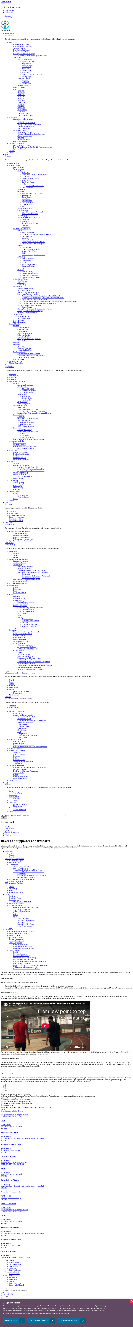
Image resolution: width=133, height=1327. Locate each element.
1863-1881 (21, 91)
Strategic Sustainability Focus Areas (29, 125)
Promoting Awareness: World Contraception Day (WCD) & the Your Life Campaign (49, 301)
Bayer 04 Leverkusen (29, 626)
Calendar (12, 151)
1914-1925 (21, 95)
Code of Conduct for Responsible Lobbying (31, 570)
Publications (13, 377)
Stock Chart (17, 752)
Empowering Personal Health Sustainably (31, 355)
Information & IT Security (21, 145)
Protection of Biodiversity (25, 656)
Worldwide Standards (33, 249)
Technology (21, 257)
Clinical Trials (26, 247)
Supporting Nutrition (24, 337)
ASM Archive (22, 737)
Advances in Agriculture (17, 441)
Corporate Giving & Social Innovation (30, 608)
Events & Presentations (16, 711)
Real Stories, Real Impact (21, 50)
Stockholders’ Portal (24, 719)
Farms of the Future (19, 443)
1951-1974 (21, 100)
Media (7, 671)
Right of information (24, 726)
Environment (13, 585)
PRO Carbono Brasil (24, 424)
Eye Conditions (22, 210)
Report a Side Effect (15, 361)
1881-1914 (21, 93)
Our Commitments (19, 352)
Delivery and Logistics (24, 136)
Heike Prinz (25, 69)
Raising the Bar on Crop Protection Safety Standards (34, 665)
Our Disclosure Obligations (31, 578)
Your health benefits (19, 810)
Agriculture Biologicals (25, 385)
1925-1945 (21, 97)
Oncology (20, 191)
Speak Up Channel (19, 149)
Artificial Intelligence (28, 258)
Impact (15, 557)
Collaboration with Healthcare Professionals (36, 576)
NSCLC (24, 206)
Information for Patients (17, 515)
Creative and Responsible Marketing (29, 354)
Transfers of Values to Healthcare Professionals (32, 572)
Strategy (16, 553)
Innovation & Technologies (22, 229)
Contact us (12, 811)
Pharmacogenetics (27, 236)
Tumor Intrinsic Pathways (30, 275)
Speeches (12, 685)
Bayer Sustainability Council (22, 634)
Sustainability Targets (20, 405)
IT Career (16, 798)
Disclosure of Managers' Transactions (25, 771)
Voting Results (22, 734)
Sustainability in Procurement (23, 119)
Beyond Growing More (21, 452)
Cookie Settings (11, 1320)
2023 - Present (22, 110)
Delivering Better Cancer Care (27, 313)
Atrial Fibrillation (27, 188)
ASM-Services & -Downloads (27, 735)
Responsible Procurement (25, 126)
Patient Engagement (24, 318)
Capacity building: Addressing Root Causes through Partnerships (43, 298)
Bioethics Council (19, 635)
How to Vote (21, 730)
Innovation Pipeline (19, 445)
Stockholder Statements (25, 722)
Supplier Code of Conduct (26, 123)
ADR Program (18, 763)
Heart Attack (26, 173)
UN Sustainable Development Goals (29, 667)
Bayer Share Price (15, 1283)
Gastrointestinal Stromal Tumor (32, 193)
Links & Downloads (20, 778)
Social (11, 594)
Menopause (25, 225)
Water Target (21, 407)
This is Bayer (9, 34)
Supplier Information (20, 130)
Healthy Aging (22, 216)
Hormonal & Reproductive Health (28, 217)
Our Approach (22, 121)
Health (7, 154)
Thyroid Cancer (27, 204)
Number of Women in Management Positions (32, 55)
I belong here (17, 806)
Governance (13, 630)
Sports (19, 617)
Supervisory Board (23, 78)
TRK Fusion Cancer (28, 202)
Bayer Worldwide (19, 87)
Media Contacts (14, 695)
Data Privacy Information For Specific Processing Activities (32, 147)
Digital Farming (22, 402)
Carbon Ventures (18, 415)
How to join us (14, 797)
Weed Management (28, 389)
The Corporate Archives (25, 115)
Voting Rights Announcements (23, 762)
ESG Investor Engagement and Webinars (26, 580)
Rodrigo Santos (27, 70)
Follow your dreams (19, 804)
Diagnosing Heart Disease (30, 178)
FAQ (23, 253)
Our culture (13, 795)
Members (25, 80)
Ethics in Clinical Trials (29, 251)
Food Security (13, 450)
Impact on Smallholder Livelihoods (33, 411)
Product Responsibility (20, 473)
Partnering (20, 268)
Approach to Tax (18, 773)
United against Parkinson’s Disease (33, 242)
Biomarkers (25, 238)
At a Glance (13, 552)
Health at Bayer (14, 163)
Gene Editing (21, 285)
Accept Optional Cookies (69, 1320)
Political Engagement (20, 581)
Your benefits (13, 808)
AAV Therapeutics (28, 232)
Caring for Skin (22, 329)
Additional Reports (19, 563)
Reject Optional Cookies (38, 1320)
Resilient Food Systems (21, 454)
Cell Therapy (21, 283)
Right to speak (22, 724)
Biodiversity (17, 428)
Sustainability (17, 286)
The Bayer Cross (23, 113)
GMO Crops (17, 486)
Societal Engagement (20, 606)
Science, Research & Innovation (19, 531)
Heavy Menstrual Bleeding (30, 223)
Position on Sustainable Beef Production (30, 669)
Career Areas (17, 793)
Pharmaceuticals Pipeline (21, 535)
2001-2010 (21, 106)
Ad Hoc (16, 709)
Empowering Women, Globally (27, 294)
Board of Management (24, 59)
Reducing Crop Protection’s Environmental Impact (34, 413)
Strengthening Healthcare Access (28, 292)
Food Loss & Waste (19, 458)
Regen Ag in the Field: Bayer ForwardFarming (28, 439)
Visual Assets (13, 687)
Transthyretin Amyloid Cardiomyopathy (35, 174)
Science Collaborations (25, 568)
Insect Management (28, 392)
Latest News (13, 1279)
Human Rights (18, 600)
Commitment (26, 574)
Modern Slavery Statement (26, 602)
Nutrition (16, 456)
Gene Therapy (22, 281)
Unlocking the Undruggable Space (33, 244)
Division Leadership (24, 85)
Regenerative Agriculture (17, 381)
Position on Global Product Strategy (29, 658)
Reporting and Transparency (18, 559)
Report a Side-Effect (16, 519)
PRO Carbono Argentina (25, 422)
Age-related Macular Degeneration (33, 212)
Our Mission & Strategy (21, 44)
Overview (12, 374)
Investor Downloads (15, 748)
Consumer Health (15, 1264)
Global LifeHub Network (25, 448)
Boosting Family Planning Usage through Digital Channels (41, 296)
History (15, 89)
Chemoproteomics (28, 260)
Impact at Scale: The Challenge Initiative (35, 299)
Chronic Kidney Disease (25, 208)
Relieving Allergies (23, 335)
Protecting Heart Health (25, 333)
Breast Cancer (26, 195)
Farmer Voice (13, 376)
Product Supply (18, 478)
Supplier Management (20, 641)
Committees (25, 82)
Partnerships (21, 346)
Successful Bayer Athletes (30, 621)
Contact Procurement (20, 141)
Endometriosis (26, 221)
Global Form (5, 1292)
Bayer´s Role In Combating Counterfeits (30, 469)
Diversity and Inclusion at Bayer (23, 54)
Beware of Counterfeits (16, 517)
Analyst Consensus (19, 754)
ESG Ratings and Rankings (18, 583)
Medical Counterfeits (16, 363)
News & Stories (18, 320)
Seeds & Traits (22, 394)
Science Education (28, 609)
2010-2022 (21, 108)
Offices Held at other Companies (32, 74)
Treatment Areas (18, 169)
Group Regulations (19, 643)
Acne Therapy (26, 227)
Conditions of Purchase (25, 132)
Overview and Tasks (28, 61)
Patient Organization (24, 316)
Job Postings (13, 1277)
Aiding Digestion (23, 327)
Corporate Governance (16, 765)
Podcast (15, 499)
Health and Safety (19, 598)
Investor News (14, 707)
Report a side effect (7, 1294)
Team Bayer (17, 57)
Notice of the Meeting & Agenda (28, 717)
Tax (14, 628)
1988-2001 (21, 104)
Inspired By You (18, 167)
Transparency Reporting (25, 566)
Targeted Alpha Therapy (30, 273)
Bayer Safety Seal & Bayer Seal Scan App (31, 471)
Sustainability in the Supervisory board (26, 632)
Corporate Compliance (16, 143)
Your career (13, 800)
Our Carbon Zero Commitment (27, 418)
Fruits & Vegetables (23, 404)
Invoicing (20, 138)
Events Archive (18, 693)
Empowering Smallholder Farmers (28, 409)
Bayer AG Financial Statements (23, 745)
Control (15, 775)
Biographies (21, 111)
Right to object (22, 728)
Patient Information (19, 322)
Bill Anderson (26, 63)
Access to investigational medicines (33, 255)
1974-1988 (21, 102)
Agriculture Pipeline (19, 533)
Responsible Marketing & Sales (27, 649)
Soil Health (25, 435)
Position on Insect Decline (26, 663)
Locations (8, 16)
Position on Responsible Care (27, 660)
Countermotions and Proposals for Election (31, 720)
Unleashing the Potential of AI (23, 539)
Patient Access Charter (24, 290)
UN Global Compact (20, 637)
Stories (11, 684)
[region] (66, 1313)
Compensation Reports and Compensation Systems (30, 747)
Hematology (21, 189)
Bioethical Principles (24, 654)
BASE (19, 652)
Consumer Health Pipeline (22, 537)
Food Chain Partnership (21, 460)
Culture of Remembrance (25, 611)
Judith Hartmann (27, 65)
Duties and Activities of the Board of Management (29, 767)
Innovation (16, 344)
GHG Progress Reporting (25, 426)
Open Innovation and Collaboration (20, 541)
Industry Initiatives (23, 128)
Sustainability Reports (20, 561)
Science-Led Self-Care (24, 350)
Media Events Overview (21, 691)
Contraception (26, 219)
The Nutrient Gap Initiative (26, 357)
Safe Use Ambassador (24, 476)
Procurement (13, 117)
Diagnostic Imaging (28, 266)
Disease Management (29, 390)
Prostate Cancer (27, 201)
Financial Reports (15, 739)
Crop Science (13, 1266)
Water (23, 433)
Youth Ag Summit (23, 497)
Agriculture (8, 365)
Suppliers (16, 463)
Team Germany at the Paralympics (12, 1111)
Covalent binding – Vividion (31, 277)
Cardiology (21, 171)
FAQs (19, 732)
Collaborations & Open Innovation (24, 446)
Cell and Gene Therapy (21, 279)
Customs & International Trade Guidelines (31, 134)
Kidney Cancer (27, 197)
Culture (19, 615)
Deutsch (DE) (9, 12)
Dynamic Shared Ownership (22, 46)
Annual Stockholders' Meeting (23, 715)
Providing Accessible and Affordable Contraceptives (39, 303)
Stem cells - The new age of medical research (36, 234)
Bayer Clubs (21, 613)
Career (7, 782)
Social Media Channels (16, 1285)
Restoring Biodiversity (24, 430)
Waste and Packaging (20, 593)
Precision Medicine (28, 240)
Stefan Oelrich (26, 67)
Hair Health (21, 341)
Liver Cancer (26, 199)
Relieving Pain (22, 331)
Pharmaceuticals (14, 165)
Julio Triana (25, 72)
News (11, 682)
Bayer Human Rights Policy (26, 647)
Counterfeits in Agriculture (22, 465)
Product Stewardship (20, 474)
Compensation (26, 76)
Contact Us (8, 18)
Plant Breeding (26, 400)
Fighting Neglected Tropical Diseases (29, 305)
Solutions (16, 326)
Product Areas (13, 513)
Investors (8, 697)
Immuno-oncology (28, 271)
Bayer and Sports (27, 619)
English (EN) (9, 11)
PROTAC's (25, 262)
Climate (15, 587)
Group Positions (18, 650)
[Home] (5, 28)
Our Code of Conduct (20, 52)
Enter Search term (7, 815)
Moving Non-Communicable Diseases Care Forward (34, 309)
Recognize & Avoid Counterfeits (28, 467)
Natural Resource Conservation (27, 432)
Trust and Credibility (24, 348)
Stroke (24, 184)
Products (16, 342)
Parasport (25, 622)
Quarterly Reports (19, 741)
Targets (15, 555)
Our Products (13, 1268)
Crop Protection (22, 387)
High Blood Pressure (28, 182)
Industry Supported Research (26, 484)
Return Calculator (19, 760)
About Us (12, 42)
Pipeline (20, 245)
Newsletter (12, 1281)
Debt (15, 758)
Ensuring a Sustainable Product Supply (30, 311)
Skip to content (6, 2)
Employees (17, 596)
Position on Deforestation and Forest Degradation (33, 662)
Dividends (16, 756)
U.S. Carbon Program (24, 420)
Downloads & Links (24, 139)
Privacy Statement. (65, 1313)
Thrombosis (25, 176)
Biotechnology (26, 396)
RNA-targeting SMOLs (29, 264)
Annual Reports (18, 743)
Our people (13, 802)
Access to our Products (20, 604)
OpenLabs (16, 489)
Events (15, 493)
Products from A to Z (16, 521)
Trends (19, 230)
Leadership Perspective (25, 288)
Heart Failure (26, 180)
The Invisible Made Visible (35, 186)
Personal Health (14, 324)
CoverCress (21, 417)
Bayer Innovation (23, 495)
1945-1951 (21, 98)
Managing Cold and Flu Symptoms (29, 339)
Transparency (17, 314)
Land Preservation (28, 437)
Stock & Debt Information (17, 750)
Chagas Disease (27, 307)
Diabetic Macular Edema (30, 214)
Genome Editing (27, 398)
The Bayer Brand (19, 48)
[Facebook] (1, 1298)
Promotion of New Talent (30, 624)
